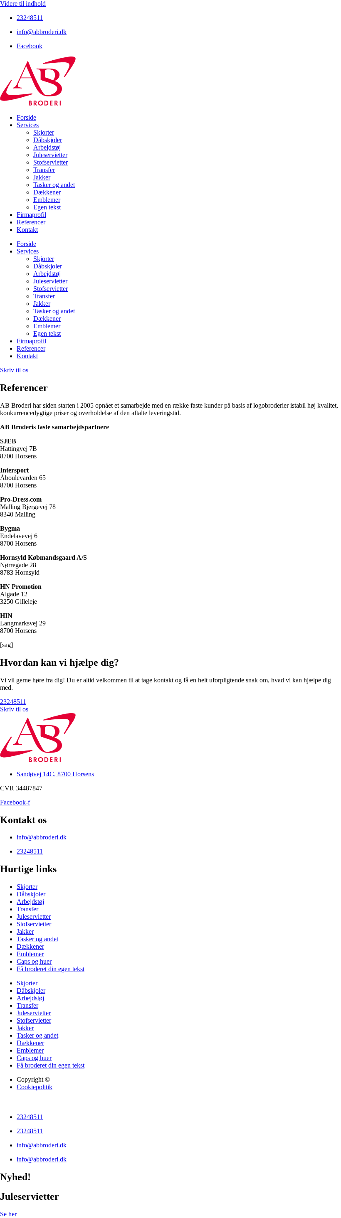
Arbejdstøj (47, 147)
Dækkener (47, 192)
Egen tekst (47, 207)
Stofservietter (50, 162)
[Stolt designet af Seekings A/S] (3, 1102)
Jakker (41, 177)
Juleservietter (50, 154)
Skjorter (43, 132)
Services (28, 124)
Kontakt (27, 229)
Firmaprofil (31, 214)
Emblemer (46, 199)
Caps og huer (34, 961)
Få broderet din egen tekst (50, 968)
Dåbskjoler (47, 139)
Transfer (44, 169)
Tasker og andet (54, 184)
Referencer (31, 222)
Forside (26, 117)
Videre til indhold (23, 3)
